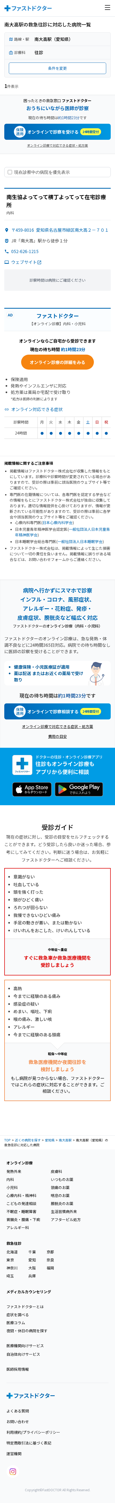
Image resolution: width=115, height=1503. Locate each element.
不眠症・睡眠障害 (21, 1211)
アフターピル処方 (66, 1219)
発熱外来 (13, 1171)
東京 (10, 1259)
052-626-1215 (25, 251)
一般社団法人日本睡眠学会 (79, 541)
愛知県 (50, 1140)
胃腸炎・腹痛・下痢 (23, 1219)
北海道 (12, 1251)
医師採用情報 (17, 1369)
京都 (50, 1251)
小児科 (12, 1187)
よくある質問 (17, 1410)
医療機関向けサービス (25, 1345)
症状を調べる (17, 1314)
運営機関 (13, 1453)
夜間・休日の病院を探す (27, 1330)
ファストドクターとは (25, 1306)
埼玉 (10, 1276)
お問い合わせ (17, 1421)
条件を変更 (57, 68)
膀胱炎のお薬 (62, 1203)
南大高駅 (65, 1140)
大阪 (32, 1267)
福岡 (50, 1267)
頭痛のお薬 (60, 1187)
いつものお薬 (62, 1179)
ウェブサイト (24, 262)
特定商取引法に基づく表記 (28, 1443)
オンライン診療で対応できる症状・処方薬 (57, 145)
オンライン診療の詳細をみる (57, 362)
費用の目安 (57, 736)
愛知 (32, 1259)
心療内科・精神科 (21, 1195)
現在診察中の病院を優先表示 (42, 172)
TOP (7, 1140)
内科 (10, 1179)
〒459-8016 (60, 230)
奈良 (50, 1259)
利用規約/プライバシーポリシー (33, 1432)
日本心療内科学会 (57, 522)
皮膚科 (56, 1171)
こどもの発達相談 (21, 1203)
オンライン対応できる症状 (37, 409)
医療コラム (15, 1322)
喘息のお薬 (60, 1195)
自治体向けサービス (23, 1354)
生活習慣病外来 (64, 1211)
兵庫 (32, 1276)
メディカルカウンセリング (28, 1291)
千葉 (32, 1251)
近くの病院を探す (28, 1140)
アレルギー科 (17, 1227)
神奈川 (12, 1267)
